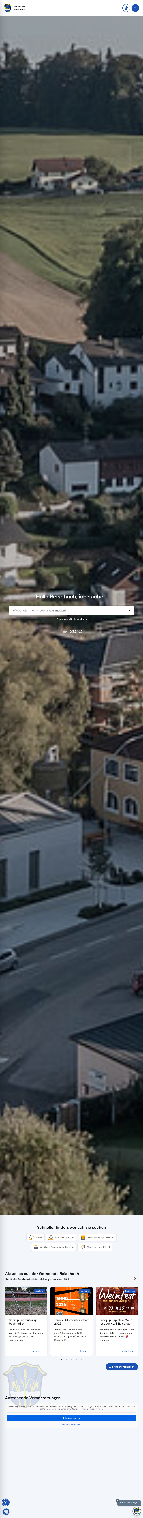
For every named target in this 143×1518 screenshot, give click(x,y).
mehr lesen (37, 1351)
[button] (135, 8)
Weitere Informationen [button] (71, 1424)
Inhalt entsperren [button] (71, 1418)
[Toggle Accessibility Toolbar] (5, 1502)
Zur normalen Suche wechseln (71, 619)
